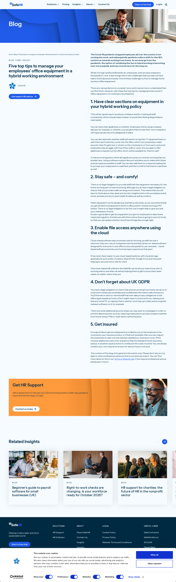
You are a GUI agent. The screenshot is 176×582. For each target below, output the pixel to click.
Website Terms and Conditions (117, 542)
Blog (11, 60)
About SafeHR (83, 532)
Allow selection (154, 563)
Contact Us (104, 4)
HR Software (59, 537)
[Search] (166, 4)
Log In (159, 4)
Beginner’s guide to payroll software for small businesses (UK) (31, 491)
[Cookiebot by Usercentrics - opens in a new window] (16, 577)
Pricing (65, 4)
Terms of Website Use (124, 359)
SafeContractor (151, 532)
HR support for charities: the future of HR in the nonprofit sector (142, 491)
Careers (80, 547)
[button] (164, 441)
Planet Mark (149, 547)
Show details (134, 577)
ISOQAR (148, 542)
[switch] (74, 577)
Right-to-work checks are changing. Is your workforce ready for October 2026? (87, 491)
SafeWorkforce (151, 537)
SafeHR (22, 86)
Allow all (154, 555)
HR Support (58, 532)
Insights (77, 4)
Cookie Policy (109, 532)
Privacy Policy (109, 537)
